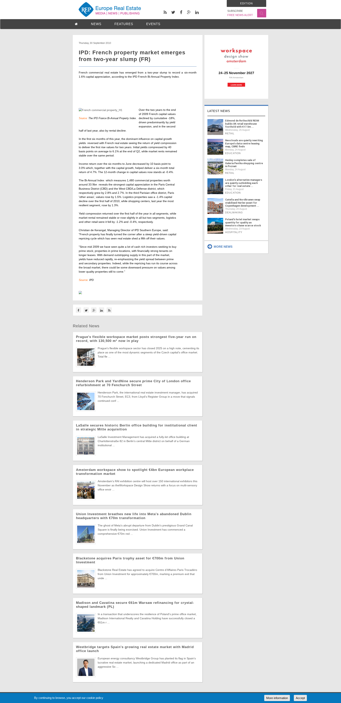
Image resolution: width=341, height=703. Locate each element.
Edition (246, 3)
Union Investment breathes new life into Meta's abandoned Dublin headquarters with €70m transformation (133, 516)
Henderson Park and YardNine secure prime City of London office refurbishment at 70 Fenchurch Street (133, 383)
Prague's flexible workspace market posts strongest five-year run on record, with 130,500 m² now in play (136, 339)
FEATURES (123, 24)
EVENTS (153, 24)
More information (277, 698)
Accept (300, 698)
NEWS (96, 24)
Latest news (218, 111)
